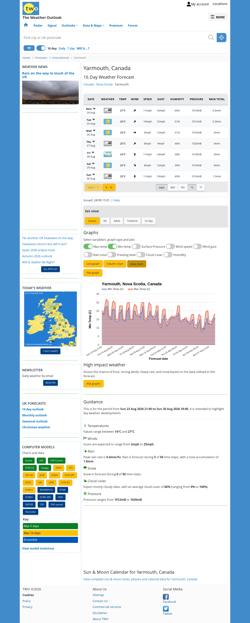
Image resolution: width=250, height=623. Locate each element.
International (60, 57)
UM (40, 482)
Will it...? (83, 48)
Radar (38, 25)
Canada (88, 84)
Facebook (169, 602)
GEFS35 (29, 504)
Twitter (168, 614)
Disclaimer (100, 613)
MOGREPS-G (46, 489)
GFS (71, 467)
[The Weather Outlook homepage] (26, 25)
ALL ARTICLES (50, 269)
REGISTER (50, 382)
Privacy (27, 607)
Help (116, 200)
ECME (63, 489)
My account (200, 4)
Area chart (136, 264)
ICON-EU (65, 482)
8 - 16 (109, 187)
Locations (220, 3)
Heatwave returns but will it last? (44, 244)
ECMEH (29, 497)
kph (173, 187)
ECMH (54, 475)
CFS (42, 504)
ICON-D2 (29, 467)
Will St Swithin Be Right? (38, 262)
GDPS (28, 482)
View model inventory (38, 548)
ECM (42, 475)
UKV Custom (56, 460)
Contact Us (100, 601)
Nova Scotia (104, 84)
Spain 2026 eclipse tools (38, 250)
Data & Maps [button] (92, 25)
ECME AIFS (45, 497)
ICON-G (29, 489)
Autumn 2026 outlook (37, 256)
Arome (28, 460)
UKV (41, 460)
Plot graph (93, 272)
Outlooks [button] (69, 25)
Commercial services (107, 607)
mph (162, 187)
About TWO (100, 619)
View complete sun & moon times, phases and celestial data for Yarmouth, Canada (140, 579)
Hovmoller (30, 511)
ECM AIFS (69, 475)
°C (192, 187)
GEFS (60, 497)
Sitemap (98, 595)
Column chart (115, 263)
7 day (71, 48)
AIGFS (59, 467)
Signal (52, 25)
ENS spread (57, 504)
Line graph (93, 263)
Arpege (45, 467)
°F (200, 187)
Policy (27, 601)
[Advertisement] (50, 171)
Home (26, 57)
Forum (133, 25)
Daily (62, 48)
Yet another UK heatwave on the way (47, 238)
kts (183, 187)
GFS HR (29, 475)
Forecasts (41, 57)
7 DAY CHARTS (50, 351)
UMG (51, 482)
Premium (116, 25)
